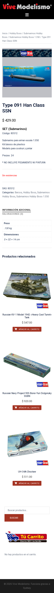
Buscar (14, 518)
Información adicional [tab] (16, 210)
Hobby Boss (16, 33)
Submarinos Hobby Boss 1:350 (24, 37)
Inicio (5, 33)
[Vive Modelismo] (27, 6)
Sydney (27, 588)
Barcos (18, 192)
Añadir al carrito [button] (28, 329)
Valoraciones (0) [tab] (12, 214)
